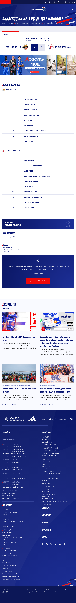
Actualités (47, 29)
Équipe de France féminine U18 (12, 467)
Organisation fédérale (51, 448)
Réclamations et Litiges (50, 478)
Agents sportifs (47, 462)
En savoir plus (38, 274)
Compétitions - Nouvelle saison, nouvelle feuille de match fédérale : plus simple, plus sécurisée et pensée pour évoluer (56, 342)
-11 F (44, 23)
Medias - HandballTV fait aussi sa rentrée (18, 338)
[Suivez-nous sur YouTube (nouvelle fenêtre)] (69, 2)
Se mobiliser (6, 535)
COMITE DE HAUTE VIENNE (36, 23)
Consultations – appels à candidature (54, 501)
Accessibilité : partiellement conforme (52, 590)
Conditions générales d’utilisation (32, 592)
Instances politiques (49, 451)
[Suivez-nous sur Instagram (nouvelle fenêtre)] (65, 2)
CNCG (43, 464)
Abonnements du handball (51, 444)
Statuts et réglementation (51, 473)
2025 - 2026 (17, 23)
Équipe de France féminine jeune (13, 487)
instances (4, 2)
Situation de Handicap (9, 555)
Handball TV (46, 530)
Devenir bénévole (8, 540)
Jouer (5, 509)
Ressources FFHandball (12, 580)
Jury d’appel (46, 483)
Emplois (6, 569)
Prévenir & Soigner (8, 517)
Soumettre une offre (9, 573)
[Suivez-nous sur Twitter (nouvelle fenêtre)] (67, 2)
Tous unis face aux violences (12, 537)
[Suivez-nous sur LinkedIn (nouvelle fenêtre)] (72, 2)
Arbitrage (45, 476)
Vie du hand (7, 505)
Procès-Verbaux (47, 492)
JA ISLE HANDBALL (63, 47)
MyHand (45, 523)
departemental (25, 23)
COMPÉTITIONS (46, 466)
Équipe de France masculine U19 (13, 451)
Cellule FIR (6, 562)
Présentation (46, 439)
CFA (3, 558)
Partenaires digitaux (9, 542)
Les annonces (7, 571)
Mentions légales (69, 590)
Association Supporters (10, 498)
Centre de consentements (67, 592)
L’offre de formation (9, 551)
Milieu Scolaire (7, 524)
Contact (29, 590)
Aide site (37, 590)
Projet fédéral (47, 442)
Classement (25, 29)
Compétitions (11, 23)
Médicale (45, 480)
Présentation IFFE (8, 553)
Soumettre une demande (10, 576)
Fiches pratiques (47, 499)
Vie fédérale (46, 433)
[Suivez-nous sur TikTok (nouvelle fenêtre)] (74, 2)
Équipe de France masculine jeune (14, 478)
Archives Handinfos (48, 494)
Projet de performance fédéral (13, 521)
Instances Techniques (49, 455)
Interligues (51, 386)
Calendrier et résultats (10, 29)
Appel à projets (7, 544)
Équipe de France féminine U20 (12, 465)
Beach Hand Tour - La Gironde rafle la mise (19, 390)
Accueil (4, 23)
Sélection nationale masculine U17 (14, 454)
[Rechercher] (73, 9)
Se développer (7, 532)
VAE (3, 560)
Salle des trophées (8, 495)
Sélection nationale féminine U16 (13, 469)
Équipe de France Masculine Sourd (14, 456)
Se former (7, 548)
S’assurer (5, 519)
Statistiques (36, 29)
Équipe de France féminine (11, 462)
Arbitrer (5, 514)
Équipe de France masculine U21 (13, 449)
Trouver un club (8, 526)
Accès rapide (16, 2)
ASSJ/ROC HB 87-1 (13, 47)
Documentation (48, 487)
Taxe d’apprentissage (9, 565)
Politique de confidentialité (50, 592)
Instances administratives (50, 453)
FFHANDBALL (47, 437)
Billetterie (46, 515)
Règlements (46, 489)
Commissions (48, 459)
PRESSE (44, 537)
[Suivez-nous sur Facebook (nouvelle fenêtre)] (62, 2)
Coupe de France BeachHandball (20, 386)
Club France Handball (10, 493)
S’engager (7, 530)
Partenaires (47, 505)
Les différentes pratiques (11, 512)
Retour (6, 34)
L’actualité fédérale (8, 334)
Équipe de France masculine (11, 447)
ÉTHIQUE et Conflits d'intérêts (52, 471)
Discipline (45, 469)
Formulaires (46, 496)
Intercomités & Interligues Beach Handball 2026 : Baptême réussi (55, 390)
